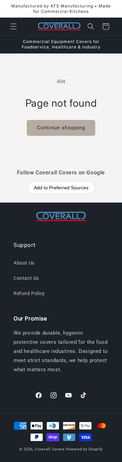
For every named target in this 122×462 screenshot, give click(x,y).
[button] (13, 26)
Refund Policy (29, 293)
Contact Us (26, 278)
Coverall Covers (50, 449)
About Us (24, 263)
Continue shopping (61, 128)
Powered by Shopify (84, 449)
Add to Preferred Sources (61, 187)
